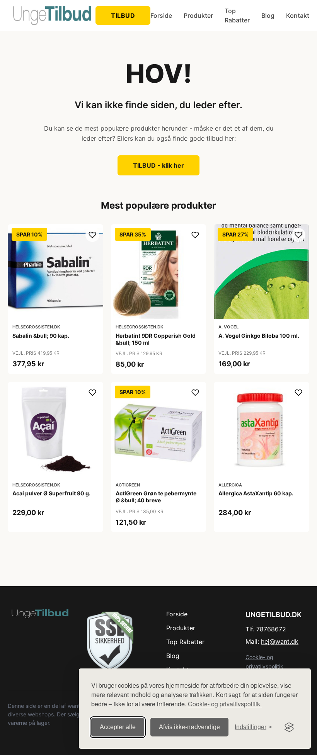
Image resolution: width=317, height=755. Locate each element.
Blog (267, 15)
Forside (161, 15)
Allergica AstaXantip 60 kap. (255, 493)
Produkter (198, 15)
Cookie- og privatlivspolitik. (225, 703)
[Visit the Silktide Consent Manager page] (289, 727)
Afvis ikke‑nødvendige (189, 727)
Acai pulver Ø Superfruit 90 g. (51, 493)
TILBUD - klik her (158, 165)
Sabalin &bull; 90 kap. (40, 335)
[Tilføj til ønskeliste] (92, 235)
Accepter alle (118, 727)
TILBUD (123, 15)
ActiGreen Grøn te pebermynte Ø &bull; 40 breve (156, 496)
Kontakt (297, 15)
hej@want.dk (279, 641)
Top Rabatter (237, 15)
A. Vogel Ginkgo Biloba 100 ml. (258, 335)
